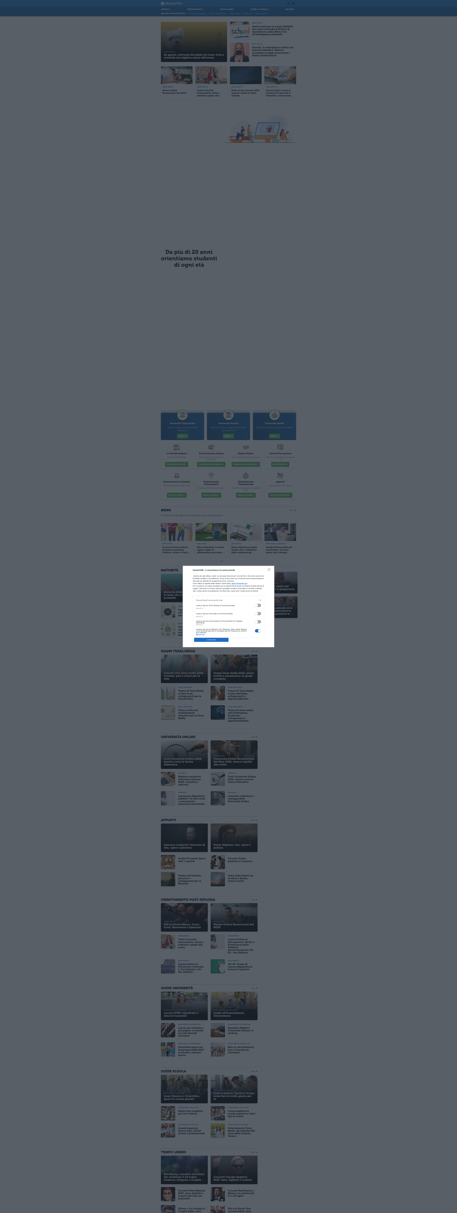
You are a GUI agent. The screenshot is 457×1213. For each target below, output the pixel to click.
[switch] (258, 605)
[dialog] (228, 606)
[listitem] (228, 600)
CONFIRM (211, 640)
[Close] (269, 570)
